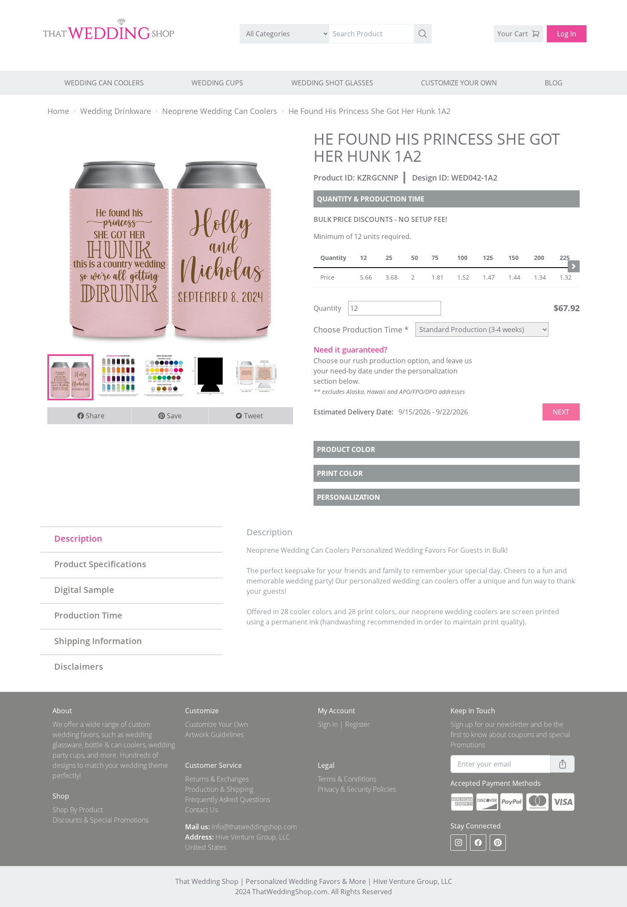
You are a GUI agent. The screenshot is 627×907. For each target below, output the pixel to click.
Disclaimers (78, 666)
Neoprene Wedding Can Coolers (219, 111)
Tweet (253, 415)
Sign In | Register (344, 724)
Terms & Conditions (347, 779)
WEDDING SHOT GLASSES (332, 82)
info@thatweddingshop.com (254, 826)
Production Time (88, 615)
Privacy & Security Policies (357, 789)
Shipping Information (98, 641)
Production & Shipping (219, 789)
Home (58, 111)
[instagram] (458, 842)
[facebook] (478, 842)
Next (561, 412)
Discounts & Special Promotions (100, 820)
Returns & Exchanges (217, 779)
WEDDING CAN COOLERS (104, 82)
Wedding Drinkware (115, 111)
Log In (566, 33)
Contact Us (201, 809)
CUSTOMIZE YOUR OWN (459, 82)
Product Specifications (100, 564)
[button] (422, 33)
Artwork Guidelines (214, 734)
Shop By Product (77, 809)
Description (78, 538)
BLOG (554, 82)
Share (95, 415)
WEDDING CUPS (217, 82)
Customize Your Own (216, 724)
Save (174, 415)
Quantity (327, 308)
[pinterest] (498, 842)
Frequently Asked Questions (227, 799)
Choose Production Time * (361, 329)
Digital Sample (84, 589)
